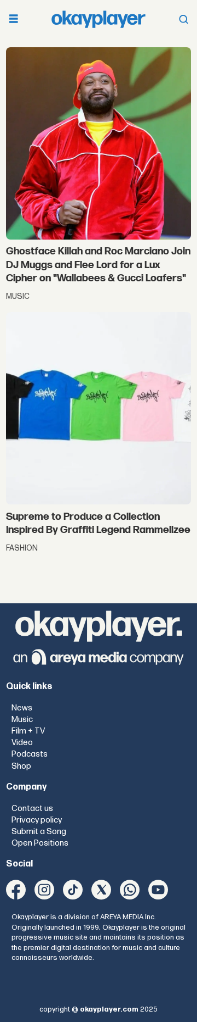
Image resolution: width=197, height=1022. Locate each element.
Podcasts (29, 754)
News (21, 708)
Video (22, 742)
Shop (21, 766)
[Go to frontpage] (98, 19)
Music (22, 719)
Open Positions (39, 843)
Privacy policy (36, 820)
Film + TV (28, 731)
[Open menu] (13, 19)
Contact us (32, 808)
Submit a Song (38, 831)
